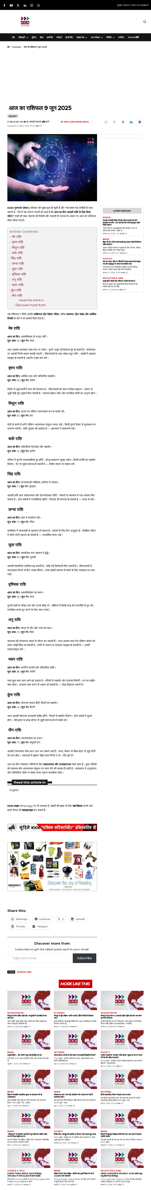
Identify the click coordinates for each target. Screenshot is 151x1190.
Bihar (106, 239)
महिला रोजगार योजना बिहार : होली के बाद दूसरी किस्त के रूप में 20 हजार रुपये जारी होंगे (74, 1174)
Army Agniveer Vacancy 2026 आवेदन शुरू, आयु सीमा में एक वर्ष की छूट (122, 1174)
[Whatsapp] (38, 5)
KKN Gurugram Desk (76, 122)
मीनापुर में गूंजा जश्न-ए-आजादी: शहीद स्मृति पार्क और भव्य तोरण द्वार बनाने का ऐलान (121, 1016)
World (107, 218)
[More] (140, 122)
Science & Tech (15, 1171)
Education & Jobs (113, 278)
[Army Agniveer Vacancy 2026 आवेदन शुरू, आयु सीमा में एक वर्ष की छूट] (122, 1158)
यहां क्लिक (77, 806)
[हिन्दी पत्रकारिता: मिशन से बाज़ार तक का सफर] (122, 1079)
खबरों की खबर (57, 806)
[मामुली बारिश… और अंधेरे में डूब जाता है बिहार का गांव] (28, 1039)
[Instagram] (31, 5)
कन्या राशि (18, 263)
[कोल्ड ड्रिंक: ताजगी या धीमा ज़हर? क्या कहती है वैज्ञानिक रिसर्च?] (75, 1039)
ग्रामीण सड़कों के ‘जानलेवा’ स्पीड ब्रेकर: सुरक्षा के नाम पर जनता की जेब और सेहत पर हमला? (121, 1056)
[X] (122, 122)
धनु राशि (17, 279)
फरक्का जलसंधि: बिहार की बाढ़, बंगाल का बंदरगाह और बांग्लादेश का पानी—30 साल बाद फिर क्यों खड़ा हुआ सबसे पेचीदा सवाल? (121, 222)
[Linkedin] (24, 5)
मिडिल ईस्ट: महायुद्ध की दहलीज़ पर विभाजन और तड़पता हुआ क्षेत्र (75, 1134)
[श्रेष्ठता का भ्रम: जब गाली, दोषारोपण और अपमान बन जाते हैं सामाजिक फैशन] (75, 1079)
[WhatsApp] (105, 122)
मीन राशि (17, 295)
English (14, 790)
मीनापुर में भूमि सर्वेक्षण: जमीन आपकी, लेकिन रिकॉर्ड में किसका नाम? (73, 1016)
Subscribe (84, 958)
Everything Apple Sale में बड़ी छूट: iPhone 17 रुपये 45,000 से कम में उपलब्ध (24, 1174)
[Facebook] (4, 5)
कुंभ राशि (16, 290)
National (59, 1052)
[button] (144, 21)
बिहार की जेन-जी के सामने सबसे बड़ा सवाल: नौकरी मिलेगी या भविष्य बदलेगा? (122, 243)
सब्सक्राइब (27, 810)
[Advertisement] (95, 20)
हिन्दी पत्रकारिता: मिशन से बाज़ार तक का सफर (116, 1094)
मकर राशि (17, 285)
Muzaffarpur (15, 1013)
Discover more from (30, 305)
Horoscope (24, 972)
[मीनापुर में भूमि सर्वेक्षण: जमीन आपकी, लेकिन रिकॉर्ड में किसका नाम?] (75, 1000)
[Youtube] (11, 5)
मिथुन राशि (18, 247)
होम (8, 47)
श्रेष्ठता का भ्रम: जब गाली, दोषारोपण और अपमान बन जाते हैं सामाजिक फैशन (73, 1095)
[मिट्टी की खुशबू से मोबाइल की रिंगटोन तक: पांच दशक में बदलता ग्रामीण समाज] (122, 1119)
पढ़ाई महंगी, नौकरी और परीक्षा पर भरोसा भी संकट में (119, 281)
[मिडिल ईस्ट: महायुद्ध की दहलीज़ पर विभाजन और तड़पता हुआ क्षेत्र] (75, 1119)
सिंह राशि (17, 258)
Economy (59, 1013)
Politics (107, 259)
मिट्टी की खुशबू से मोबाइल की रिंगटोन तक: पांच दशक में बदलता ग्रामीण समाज (121, 1135)
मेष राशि (16, 237)
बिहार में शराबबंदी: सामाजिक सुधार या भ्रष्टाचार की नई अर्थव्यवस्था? (24, 1095)
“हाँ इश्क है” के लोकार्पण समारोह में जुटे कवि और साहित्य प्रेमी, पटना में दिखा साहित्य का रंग (27, 1135)
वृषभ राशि (17, 242)
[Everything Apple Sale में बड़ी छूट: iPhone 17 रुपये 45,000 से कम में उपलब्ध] (28, 1158)
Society (16, 47)
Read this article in (32, 300)
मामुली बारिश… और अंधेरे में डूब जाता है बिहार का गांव (24, 1055)
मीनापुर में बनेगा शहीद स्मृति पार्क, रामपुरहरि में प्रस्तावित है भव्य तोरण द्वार (27, 1016)
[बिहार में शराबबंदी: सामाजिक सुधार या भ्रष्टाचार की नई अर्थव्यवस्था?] (28, 1079)
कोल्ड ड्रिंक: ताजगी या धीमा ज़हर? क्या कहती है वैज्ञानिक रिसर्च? (75, 1055)
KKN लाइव (13, 806)
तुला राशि (17, 269)
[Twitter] (17, 5)
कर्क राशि (17, 253)
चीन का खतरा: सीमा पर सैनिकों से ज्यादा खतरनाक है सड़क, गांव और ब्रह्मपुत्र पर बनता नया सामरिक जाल (122, 262)
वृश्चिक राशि (19, 274)
